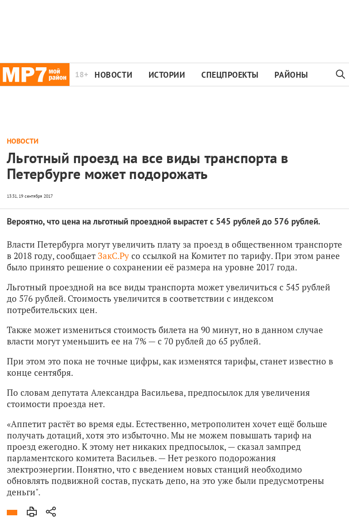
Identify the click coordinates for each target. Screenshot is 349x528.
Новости (113, 75)
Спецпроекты (230, 75)
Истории (167, 75)
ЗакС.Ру (113, 255)
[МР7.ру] (35, 74)
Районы (291, 75)
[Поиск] (341, 74)
